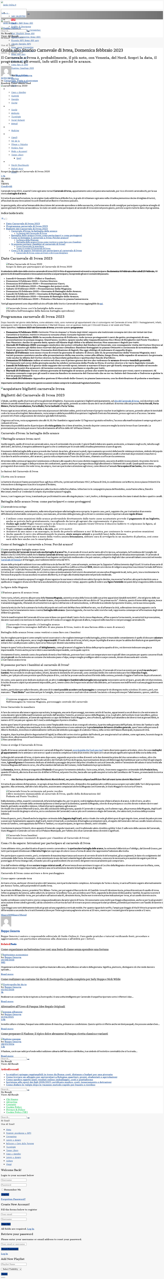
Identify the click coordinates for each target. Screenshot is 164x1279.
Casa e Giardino (18, 92)
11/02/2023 (7, 78)
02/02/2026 (7, 989)
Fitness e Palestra (19, 144)
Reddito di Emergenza (21, 26)
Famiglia (15, 99)
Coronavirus (11, 1136)
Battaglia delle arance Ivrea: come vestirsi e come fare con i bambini (48, 242)
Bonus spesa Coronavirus (22, 47)
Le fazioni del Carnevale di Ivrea (31, 233)
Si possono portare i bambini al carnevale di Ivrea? (38, 244)
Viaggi (9, 162)
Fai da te (15, 141)
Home (8, 1129)
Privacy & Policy (15, 1109)
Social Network (18, 120)
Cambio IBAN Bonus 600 (22, 23)
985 (3, 962)
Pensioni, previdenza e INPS (18, 1133)
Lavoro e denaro (13, 1140)
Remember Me (12, 1189)
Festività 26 (11, 13)
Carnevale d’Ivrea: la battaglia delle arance (34, 231)
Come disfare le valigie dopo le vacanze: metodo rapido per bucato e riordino (50, 1084)
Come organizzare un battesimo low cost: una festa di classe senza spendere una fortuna (55, 949)
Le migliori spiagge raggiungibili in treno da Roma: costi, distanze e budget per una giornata (59, 1074)
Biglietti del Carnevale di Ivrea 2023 (27, 228)
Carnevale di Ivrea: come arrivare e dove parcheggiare (42, 253)
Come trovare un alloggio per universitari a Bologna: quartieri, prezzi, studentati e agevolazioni (61, 1077)
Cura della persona (15, 134)
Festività (15, 96)
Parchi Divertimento (20, 165)
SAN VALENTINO (18, 16)
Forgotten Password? (13, 1199)
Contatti (11, 1104)
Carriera (15, 78)
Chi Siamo (12, 1099)
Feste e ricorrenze (27, 80)
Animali (14, 123)
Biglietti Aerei (17, 168)
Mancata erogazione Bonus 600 (26, 37)
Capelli (14, 137)
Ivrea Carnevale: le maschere (30, 246)
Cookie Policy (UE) (17, 1112)
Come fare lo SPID (19, 64)
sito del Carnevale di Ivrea (126, 401)
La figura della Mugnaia (27, 240)
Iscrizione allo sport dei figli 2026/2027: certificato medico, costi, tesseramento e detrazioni (58, 1082)
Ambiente (15, 113)
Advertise (11, 1102)
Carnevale (10, 80)
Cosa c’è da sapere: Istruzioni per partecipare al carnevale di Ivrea (46, 250)
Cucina (14, 103)
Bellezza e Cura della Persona (20, 1143)
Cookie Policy (14, 1107)
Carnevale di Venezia (11, 560)
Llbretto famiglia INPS (21, 44)
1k (2, 992)
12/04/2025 (7, 1017)
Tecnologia (16, 116)
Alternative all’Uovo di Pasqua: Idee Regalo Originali (33, 1006)
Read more (7, 974)
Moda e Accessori (19, 151)
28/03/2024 (7, 1044)
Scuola (14, 110)
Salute (9, 127)
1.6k (3, 1019)
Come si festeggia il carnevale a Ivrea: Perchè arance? (40, 238)
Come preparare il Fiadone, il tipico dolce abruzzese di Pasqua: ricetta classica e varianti (54, 1033)
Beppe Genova (24, 75)
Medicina (15, 130)
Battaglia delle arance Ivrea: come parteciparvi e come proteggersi (46, 235)
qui (101, 303)
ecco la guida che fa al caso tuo (87, 750)
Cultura (9, 106)
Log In (30, 1229)
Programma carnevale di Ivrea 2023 (27, 226)
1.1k (3, 1046)
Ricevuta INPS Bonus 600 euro (25, 40)
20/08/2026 (7, 960)
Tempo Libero (17, 155)
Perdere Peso (17, 148)
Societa (9, 89)
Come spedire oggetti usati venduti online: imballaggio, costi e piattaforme (49, 1079)
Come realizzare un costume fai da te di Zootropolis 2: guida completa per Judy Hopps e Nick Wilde (61, 979)
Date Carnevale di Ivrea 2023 (23, 223)
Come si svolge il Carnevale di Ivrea (33, 248)
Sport (18, 158)
